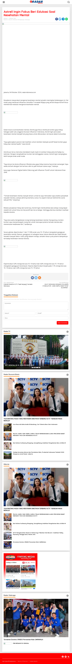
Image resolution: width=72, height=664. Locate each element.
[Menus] (3, 2)
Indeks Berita (33, 661)
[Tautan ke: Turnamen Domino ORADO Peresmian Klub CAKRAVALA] (8, 545)
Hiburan (10, 19)
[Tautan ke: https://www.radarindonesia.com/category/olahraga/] (67, 596)
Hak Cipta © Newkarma (9, 661)
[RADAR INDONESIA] (36, 2)
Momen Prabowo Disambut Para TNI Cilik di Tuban (23, 365)
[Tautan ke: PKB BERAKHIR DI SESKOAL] (8, 646)
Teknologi (27, 19)
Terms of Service (23, 661)
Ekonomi (6, 19)
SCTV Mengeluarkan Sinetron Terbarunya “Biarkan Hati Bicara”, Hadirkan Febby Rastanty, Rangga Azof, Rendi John (38, 533)
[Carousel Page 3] (37, 367)
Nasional (15, 19)
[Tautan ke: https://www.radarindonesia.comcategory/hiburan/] (67, 464)
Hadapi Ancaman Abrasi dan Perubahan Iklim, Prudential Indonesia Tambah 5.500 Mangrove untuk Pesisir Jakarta (38, 453)
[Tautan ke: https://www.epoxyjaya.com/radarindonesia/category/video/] (67, 332)
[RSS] (39, 277)
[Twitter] (36, 277)
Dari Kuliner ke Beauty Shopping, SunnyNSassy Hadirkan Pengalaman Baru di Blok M (39, 443)
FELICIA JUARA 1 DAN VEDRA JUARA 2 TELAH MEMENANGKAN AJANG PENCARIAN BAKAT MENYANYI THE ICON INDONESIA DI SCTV (39, 434)
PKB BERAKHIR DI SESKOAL (21, 643)
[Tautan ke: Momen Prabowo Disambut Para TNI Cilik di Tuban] (36, 352)
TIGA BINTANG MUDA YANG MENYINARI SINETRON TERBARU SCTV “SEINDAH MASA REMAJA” (33, 420)
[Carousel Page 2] (35, 367)
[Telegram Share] (63, 19)
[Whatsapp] (66, 19)
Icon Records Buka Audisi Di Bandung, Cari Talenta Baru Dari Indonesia (35, 424)
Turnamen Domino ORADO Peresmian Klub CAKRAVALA (29, 542)
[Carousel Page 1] (33, 367)
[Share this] (56, 19)
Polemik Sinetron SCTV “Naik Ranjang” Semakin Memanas (18, 284)
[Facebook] (32, 277)
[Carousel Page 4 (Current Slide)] (39, 367)
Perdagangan (21, 19)
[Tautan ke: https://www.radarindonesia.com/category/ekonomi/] (67, 375)
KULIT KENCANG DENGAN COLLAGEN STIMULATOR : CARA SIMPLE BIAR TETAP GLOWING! (55, 285)
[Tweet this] (59, 19)
